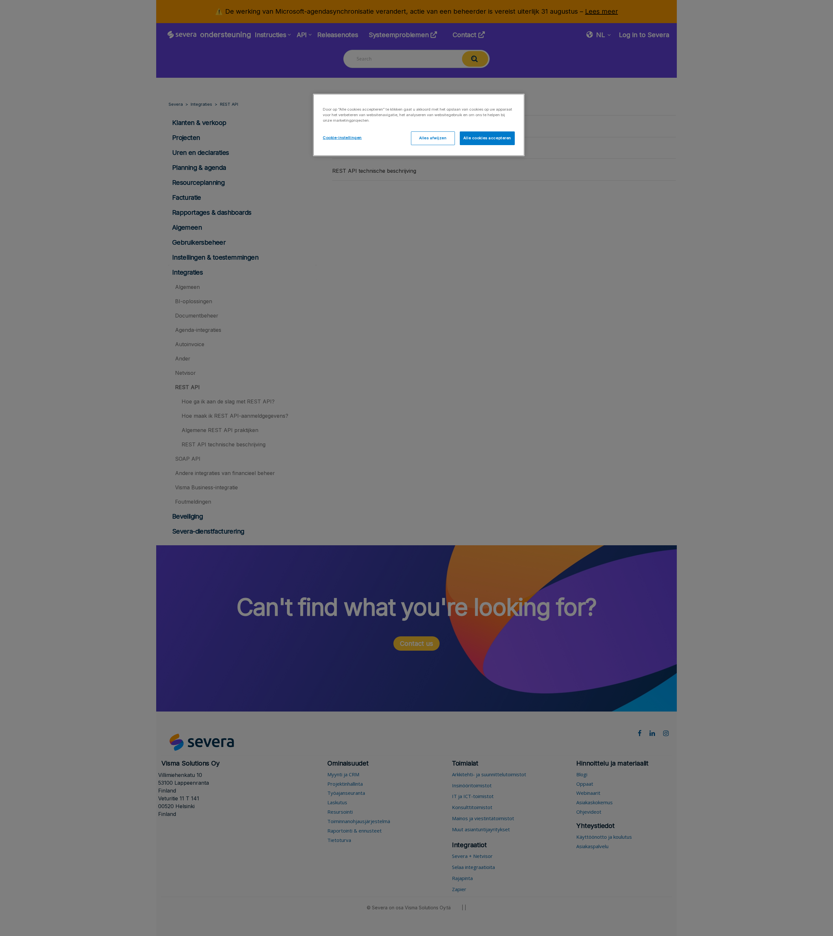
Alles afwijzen (433, 138)
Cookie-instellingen (342, 137)
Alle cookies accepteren (487, 138)
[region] (419, 125)
